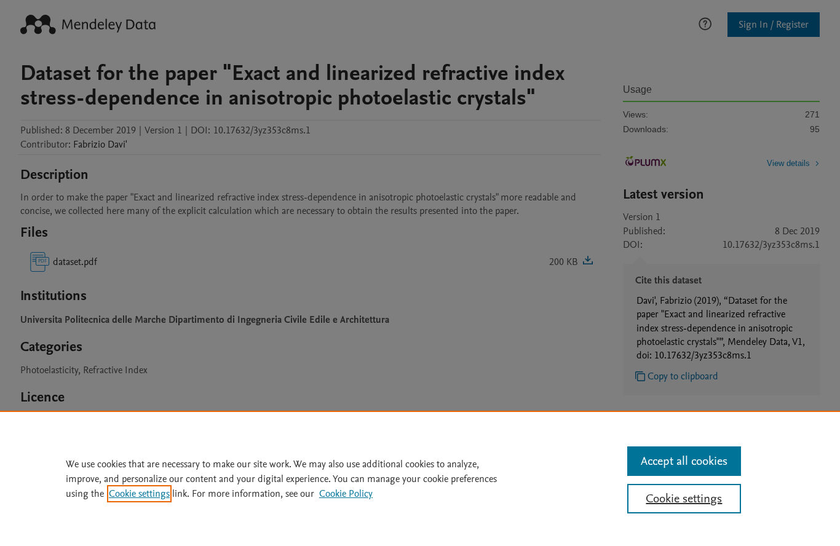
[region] (420, 478)
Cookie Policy (346, 494)
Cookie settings (139, 494)
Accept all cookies (684, 461)
